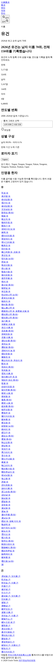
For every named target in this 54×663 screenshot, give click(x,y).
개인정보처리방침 (27, 660)
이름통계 (5, 2)
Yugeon (5, 159)
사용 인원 (17, 124)
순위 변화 (8, 124)
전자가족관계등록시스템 (19, 655)
